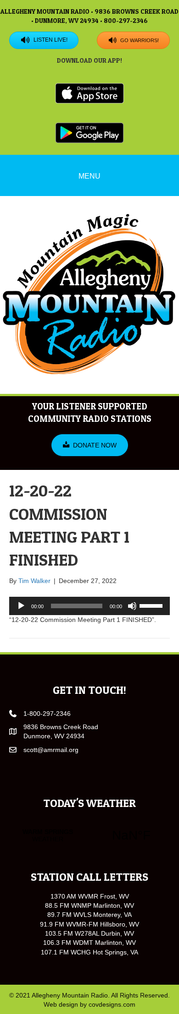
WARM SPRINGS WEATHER (89, 835)
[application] (89, 606)
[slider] (152, 605)
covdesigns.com (112, 1004)
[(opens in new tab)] (89, 93)
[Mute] (132, 606)
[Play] (21, 606)
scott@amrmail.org (50, 749)
